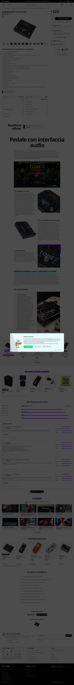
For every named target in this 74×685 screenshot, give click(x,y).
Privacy (59, 349)
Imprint (55, 349)
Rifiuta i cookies (38, 346)
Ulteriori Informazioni (47, 346)
